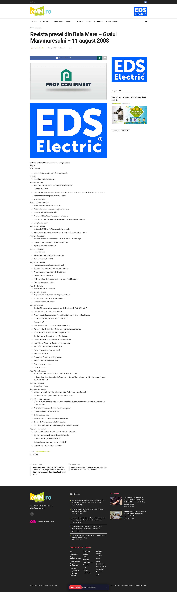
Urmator (125, 131)
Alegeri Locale (75, 561)
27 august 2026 (77, 531)
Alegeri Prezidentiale (74, 564)
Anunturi (73, 568)
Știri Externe (100, 564)
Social (98, 558)
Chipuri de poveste (73, 574)
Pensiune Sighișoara (140, 585)
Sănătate (99, 556)
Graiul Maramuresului (42, 452)
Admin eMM (40, 48)
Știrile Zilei (99, 569)
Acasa (34, 21)
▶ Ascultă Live (75, 587)
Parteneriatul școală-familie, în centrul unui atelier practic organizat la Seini (135, 514)
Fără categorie (88, 562)
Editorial (97, 21)
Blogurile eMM (111, 21)
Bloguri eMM (74, 571)
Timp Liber (58, 21)
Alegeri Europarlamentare (76, 557)
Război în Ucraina (99, 552)
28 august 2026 (77, 504)
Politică (77, 21)
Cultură (85, 554)
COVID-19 (86, 551)
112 (71, 551)
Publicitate (86, 573)
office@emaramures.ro (37, 508)
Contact (32, 2)
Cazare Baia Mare (126, 585)
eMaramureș (117, 103)
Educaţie (86, 559)
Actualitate (44, 21)
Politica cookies (114, 585)
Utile (88, 21)
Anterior (116, 131)
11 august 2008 (52, 48)
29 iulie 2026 (126, 103)
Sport (68, 21)
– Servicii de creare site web (45, 521)
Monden (86, 565)
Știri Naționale (101, 566)
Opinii (85, 567)
